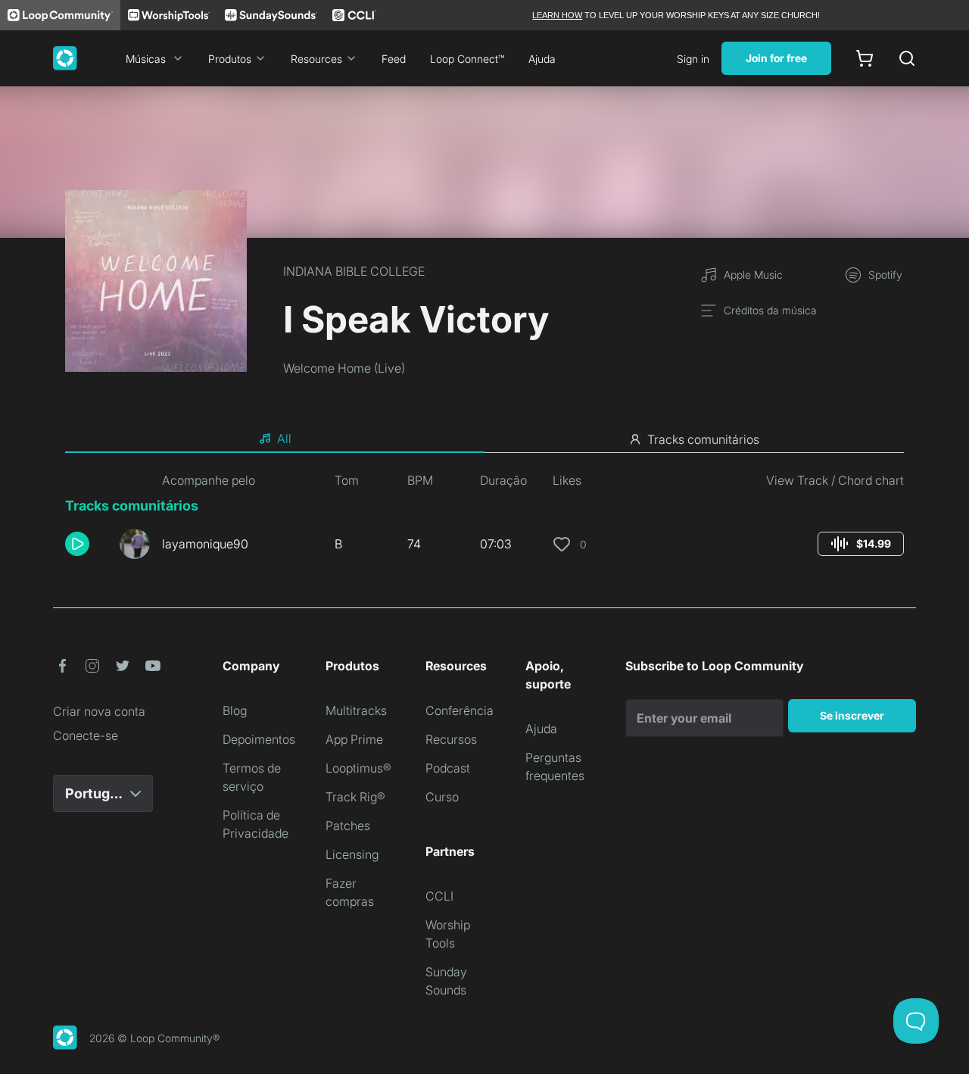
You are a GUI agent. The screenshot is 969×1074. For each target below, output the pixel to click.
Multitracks (356, 710)
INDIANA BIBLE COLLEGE (354, 271)
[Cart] (864, 58)
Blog (235, 710)
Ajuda (542, 58)
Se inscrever (852, 715)
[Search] (907, 58)
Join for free (776, 58)
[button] (86, 544)
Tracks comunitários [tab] (703, 439)
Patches (348, 825)
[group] (861, 544)
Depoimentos (259, 739)
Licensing (352, 854)
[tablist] (484, 439)
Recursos (451, 739)
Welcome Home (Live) (344, 368)
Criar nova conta (99, 711)
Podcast (447, 768)
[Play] (77, 544)
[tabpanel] (484, 521)
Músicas (146, 58)
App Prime (354, 739)
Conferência (459, 710)
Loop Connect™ (467, 58)
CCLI (439, 896)
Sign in (693, 58)
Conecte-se (85, 735)
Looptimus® (358, 768)
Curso (442, 796)
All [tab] (284, 438)
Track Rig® (355, 796)
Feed (394, 58)
